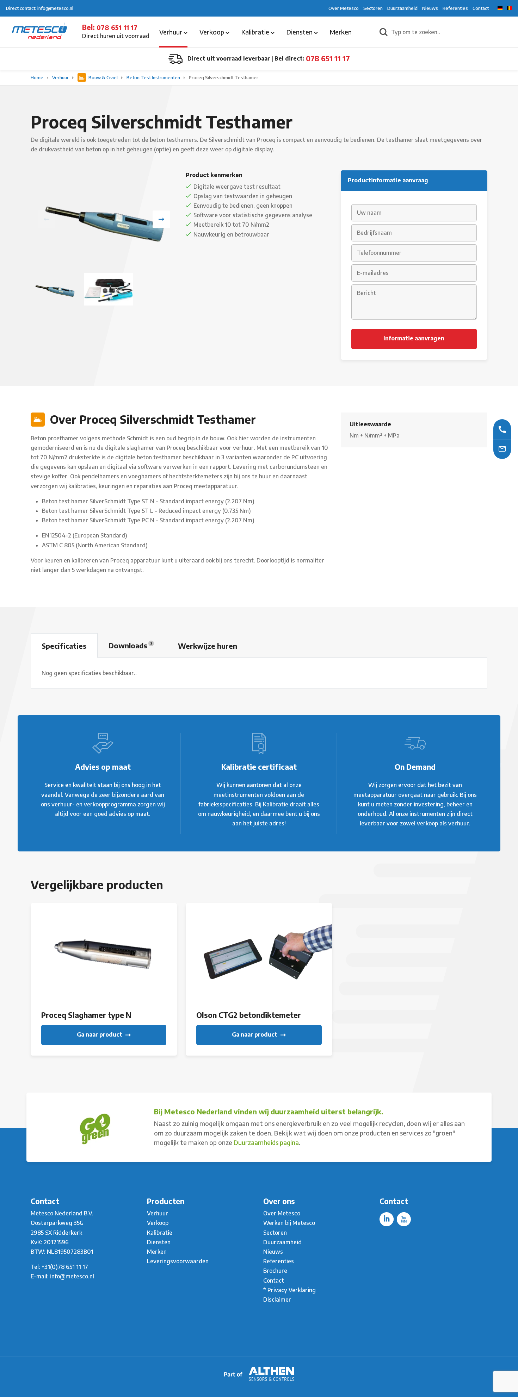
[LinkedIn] (387, 1219)
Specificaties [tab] (64, 645)
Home (37, 77)
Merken (341, 32)
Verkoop (212, 32)
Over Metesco (343, 8)
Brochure (275, 1270)
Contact (481, 8)
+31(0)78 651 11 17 (65, 1266)
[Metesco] (39, 31)
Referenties (455, 8)
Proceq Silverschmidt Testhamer (223, 77)
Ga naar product (100, 1034)
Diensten (300, 32)
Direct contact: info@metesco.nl (39, 8)
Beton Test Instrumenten (154, 77)
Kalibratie (256, 32)
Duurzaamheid (402, 8)
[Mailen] (502, 448)
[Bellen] (502, 429)
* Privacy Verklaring (289, 1290)
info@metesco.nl (72, 1276)
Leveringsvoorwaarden (178, 1261)
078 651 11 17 (117, 27)
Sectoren (373, 8)
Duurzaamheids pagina (266, 1142)
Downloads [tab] (130, 645)
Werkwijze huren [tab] (207, 645)
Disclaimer (277, 1299)
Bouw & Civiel (103, 77)
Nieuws (430, 8)
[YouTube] (404, 1219)
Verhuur (171, 32)
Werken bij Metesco (289, 1222)
